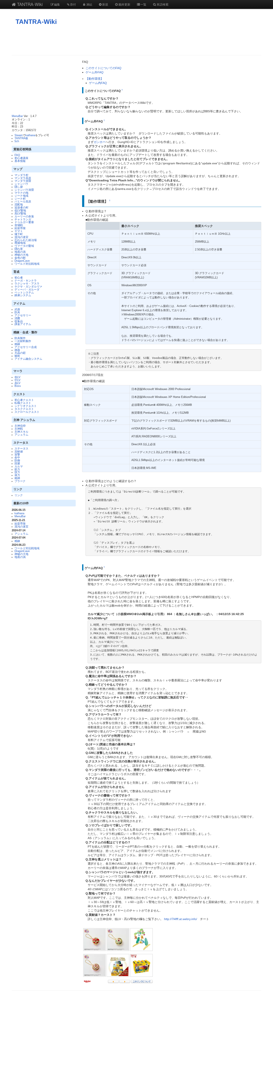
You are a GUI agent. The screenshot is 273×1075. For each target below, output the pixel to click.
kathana (30, 135)
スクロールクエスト (27, 411)
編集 (57, 4)
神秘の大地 (21, 254)
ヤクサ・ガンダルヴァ (28, 286)
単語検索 (162, 4)
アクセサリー (23, 315)
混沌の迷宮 (21, 237)
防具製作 (20, 338)
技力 (17, 472)
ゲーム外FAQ (94, 72)
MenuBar (17, 116)
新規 (105, 4)
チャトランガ (23, 219)
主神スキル (21, 431)
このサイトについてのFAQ (103, 68)
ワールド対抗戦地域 (27, 263)
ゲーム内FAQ (98, 83)
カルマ (19, 466)
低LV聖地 (20, 210)
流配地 (19, 204)
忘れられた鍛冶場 (26, 240)
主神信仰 (20, 425)
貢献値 (19, 451)
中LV (17, 380)
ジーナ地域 (21, 195)
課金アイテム (23, 324)
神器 (17, 350)
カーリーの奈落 (24, 216)
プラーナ (20, 481)
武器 (17, 309)
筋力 (17, 469)
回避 (17, 463)
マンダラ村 (21, 175)
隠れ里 (19, 248)
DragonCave (22, 260)
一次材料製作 (23, 341)
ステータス (21, 448)
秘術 (17, 355)
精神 (17, 478)
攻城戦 (19, 225)
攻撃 (17, 454)
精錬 (17, 344)
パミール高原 (23, 201)
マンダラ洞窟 (23, 180)
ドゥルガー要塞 (24, 222)
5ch (17, 141)
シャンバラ (21, 183)
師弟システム (23, 295)
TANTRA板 (21, 138)
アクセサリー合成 (26, 347)
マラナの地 (21, 192)
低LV (17, 377)
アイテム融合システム (28, 358)
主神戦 (19, 428)
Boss (18, 385)
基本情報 (20, 161)
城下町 (19, 234)
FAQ (17, 155)
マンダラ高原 (23, 178)
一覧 (143, 4)
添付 (73, 4)
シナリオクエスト (26, 406)
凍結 (89, 4)
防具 (17, 312)
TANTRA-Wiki (29, 4)
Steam (19, 135)
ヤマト (19, 231)
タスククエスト (24, 408)
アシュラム (21, 434)
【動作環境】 (94, 78)
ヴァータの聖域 (24, 245)
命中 (17, 457)
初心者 (19, 277)
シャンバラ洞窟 (24, 189)
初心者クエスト (24, 400)
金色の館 (20, 257)
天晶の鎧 (20, 352)
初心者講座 (21, 158)
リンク (19, 495)
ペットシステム (24, 292)
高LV (17, 383)
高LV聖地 (20, 213)
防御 (17, 460)
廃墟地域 (20, 242)
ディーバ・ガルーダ (27, 289)
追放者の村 (21, 207)
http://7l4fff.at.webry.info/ (180, 919)
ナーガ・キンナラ (26, 280)
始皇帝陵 (20, 228)
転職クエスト (23, 403)
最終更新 (124, 4)
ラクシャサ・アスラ (27, 283)
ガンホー (100, 142)
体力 (17, 475)
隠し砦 (19, 186)
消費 (17, 318)
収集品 (19, 321)
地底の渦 (20, 251)
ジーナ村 (20, 198)
